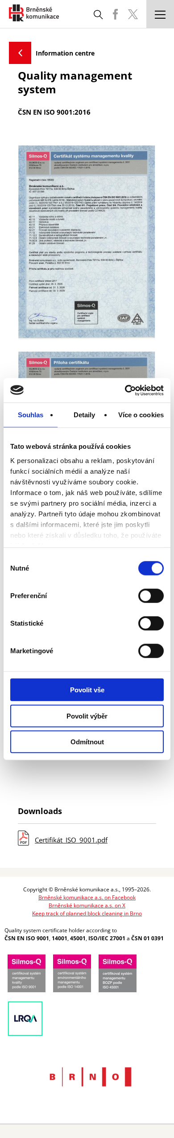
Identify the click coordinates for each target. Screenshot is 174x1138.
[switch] (151, 596)
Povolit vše (87, 690)
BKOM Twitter (133, 14)
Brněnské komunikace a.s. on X (87, 905)
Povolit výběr (87, 715)
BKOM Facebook (115, 14)
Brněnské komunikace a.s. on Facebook (87, 897)
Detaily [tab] (84, 415)
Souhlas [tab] (31, 415)
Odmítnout (87, 742)
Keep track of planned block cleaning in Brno (87, 913)
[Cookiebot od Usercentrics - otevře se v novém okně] (125, 390)
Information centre (65, 53)
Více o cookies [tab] (141, 415)
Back (20, 53)
